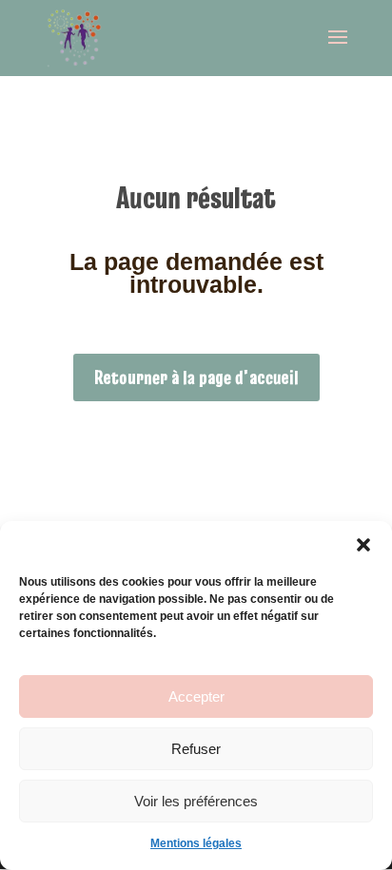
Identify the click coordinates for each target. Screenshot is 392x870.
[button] (363, 544)
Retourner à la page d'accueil (196, 377)
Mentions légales (196, 843)
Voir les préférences (196, 801)
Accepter (196, 696)
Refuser (196, 749)
